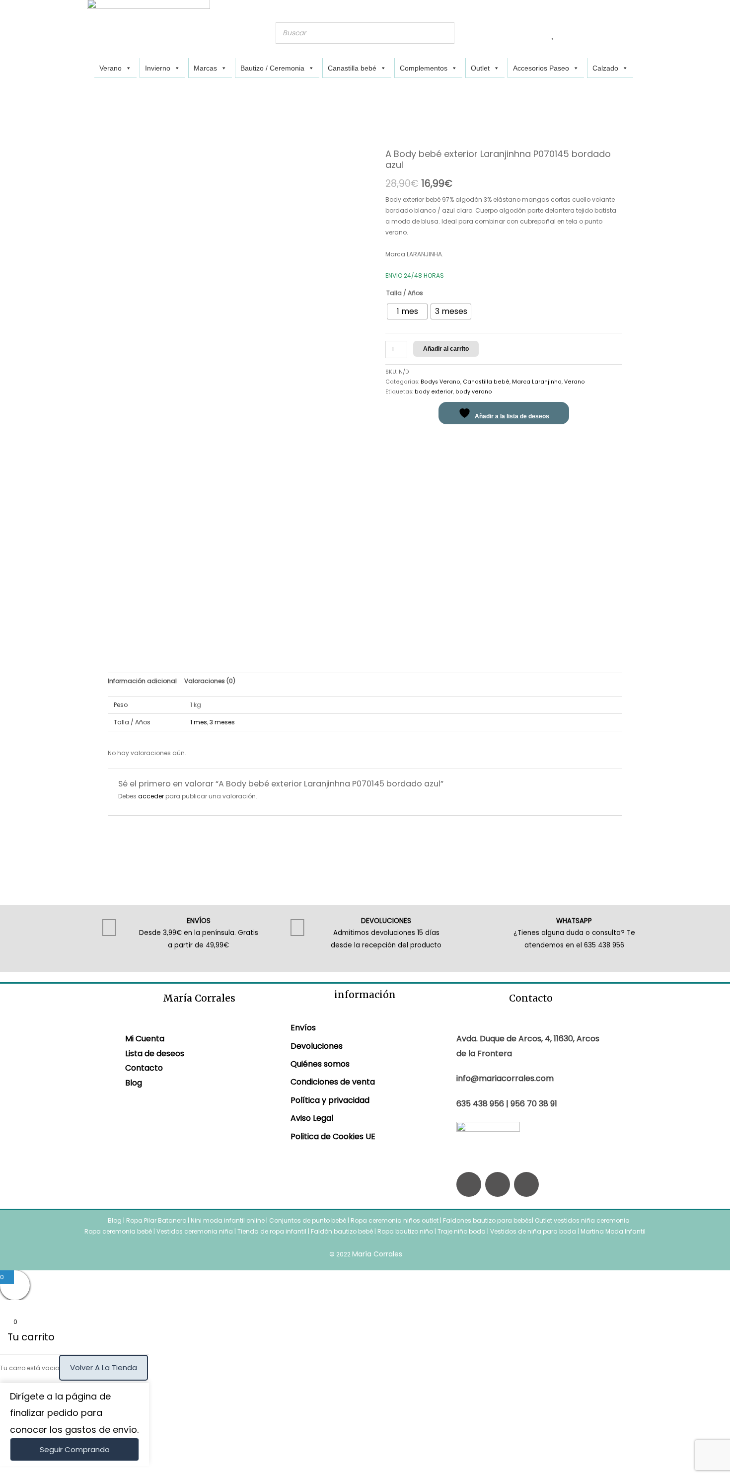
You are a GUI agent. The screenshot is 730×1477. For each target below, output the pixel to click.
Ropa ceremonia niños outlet (394, 1220)
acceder (151, 796)
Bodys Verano (440, 382)
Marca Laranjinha (537, 382)
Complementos (423, 68)
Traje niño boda (462, 1231)
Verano (110, 68)
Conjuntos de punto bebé (307, 1220)
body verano (473, 391)
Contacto (144, 1068)
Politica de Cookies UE (333, 1136)
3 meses (222, 722)
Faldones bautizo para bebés (487, 1220)
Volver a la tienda (103, 1367)
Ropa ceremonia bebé (118, 1231)
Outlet (480, 68)
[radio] (407, 311)
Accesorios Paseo (541, 68)
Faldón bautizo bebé (342, 1231)
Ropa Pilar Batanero (156, 1220)
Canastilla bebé (352, 68)
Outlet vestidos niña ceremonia (582, 1220)
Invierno (157, 68)
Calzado (605, 68)
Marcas (205, 68)
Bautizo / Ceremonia (272, 68)
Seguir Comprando (75, 1449)
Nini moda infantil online (228, 1220)
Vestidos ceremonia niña (194, 1231)
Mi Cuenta (144, 1038)
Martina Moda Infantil (613, 1231)
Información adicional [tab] (142, 681)
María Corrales (377, 1254)
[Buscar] (444, 33)
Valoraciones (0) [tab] (209, 681)
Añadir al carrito (446, 348)
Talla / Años (404, 293)
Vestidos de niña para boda (533, 1231)
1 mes (198, 722)
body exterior (434, 391)
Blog (133, 1082)
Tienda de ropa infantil (271, 1231)
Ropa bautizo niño (405, 1231)
